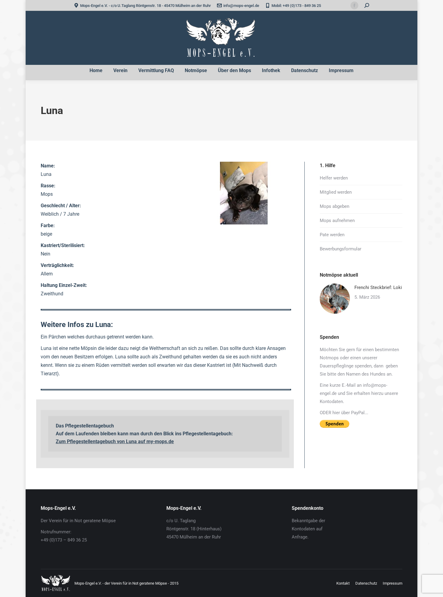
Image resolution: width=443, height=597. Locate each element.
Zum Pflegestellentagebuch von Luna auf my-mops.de (115, 441)
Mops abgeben (334, 206)
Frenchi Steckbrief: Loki (378, 287)
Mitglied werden (336, 192)
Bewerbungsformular (340, 249)
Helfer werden (334, 178)
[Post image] (335, 299)
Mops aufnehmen (337, 220)
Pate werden (332, 234)
